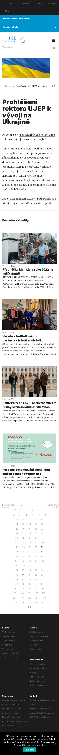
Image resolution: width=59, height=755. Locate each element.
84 (17, 579)
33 (42, 529)
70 (23, 565)
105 (22, 598)
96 (29, 588)
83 (42, 575)
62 (36, 556)
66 (29, 561)
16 (33, 515)
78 (42, 570)
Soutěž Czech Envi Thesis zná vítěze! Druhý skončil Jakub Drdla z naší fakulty (29, 407)
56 (29, 551)
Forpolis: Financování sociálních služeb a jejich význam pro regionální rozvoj (26, 474)
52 (36, 547)
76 (29, 570)
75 (23, 570)
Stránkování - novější (8, 506)
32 (36, 529)
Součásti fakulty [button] (10, 27)
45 (23, 542)
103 (43, 593)
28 (42, 524)
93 (42, 584)
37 (36, 533)
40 (23, 538)
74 (17, 570)
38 (42, 533)
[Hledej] (53, 46)
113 (43, 602)
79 (17, 575)
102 (36, 593)
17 (39, 515)
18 (45, 515)
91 (30, 584)
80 (23, 575)
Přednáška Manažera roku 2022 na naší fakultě (27, 271)
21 (29, 519)
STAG (12, 4)
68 (43, 561)
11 (37, 510)
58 (42, 551)
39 (16, 538)
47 (36, 542)
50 (23, 547)
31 (30, 529)
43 (42, 538)
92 (36, 584)
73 (42, 565)
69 (17, 565)
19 (17, 519)
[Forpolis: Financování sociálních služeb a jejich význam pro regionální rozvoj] (29, 448)
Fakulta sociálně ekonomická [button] (16, 19)
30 (23, 529)
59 (16, 556)
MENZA (52, 4)
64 (16, 561)
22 (36, 519)
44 (16, 542)
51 (30, 547)
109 (16, 602)
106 (29, 598)
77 (36, 570)
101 (29, 593)
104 (14, 598)
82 (36, 575)
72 (36, 565)
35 (23, 533)
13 (14, 515)
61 (30, 556)
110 (23, 602)
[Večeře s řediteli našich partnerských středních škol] (29, 314)
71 (30, 565)
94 (16, 588)
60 (23, 556)
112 (36, 602)
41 (30, 538)
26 (29, 524)
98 (43, 588)
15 (26, 515)
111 (30, 602)
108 (44, 598)
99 (15, 593)
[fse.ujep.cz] (9, 42)
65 (23, 561)
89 (16, 584)
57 (36, 551)
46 (29, 542)
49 (17, 547)
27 (36, 524)
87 (36, 579)
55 (23, 551)
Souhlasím (29, 750)
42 (36, 538)
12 (43, 510)
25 (23, 524)
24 (17, 524)
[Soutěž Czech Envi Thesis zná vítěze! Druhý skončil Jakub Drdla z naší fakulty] (29, 381)
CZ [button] (5, 11)
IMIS (40, 4)
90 (23, 584)
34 (17, 533)
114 (29, 607)
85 (23, 579)
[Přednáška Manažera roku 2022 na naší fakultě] (29, 248)
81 (30, 575)
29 (17, 529)
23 (42, 519)
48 (43, 542)
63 (42, 556)
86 (29, 579)
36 (29, 533)
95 (23, 588)
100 (22, 593)
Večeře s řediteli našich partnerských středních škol (23, 338)
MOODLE (26, 4)
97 (36, 588)
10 (32, 510)
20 (23, 519)
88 (42, 579)
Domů (8, 86)
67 (36, 561)
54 (17, 551)
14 (20, 515)
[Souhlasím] (55, 743)
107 (36, 598)
